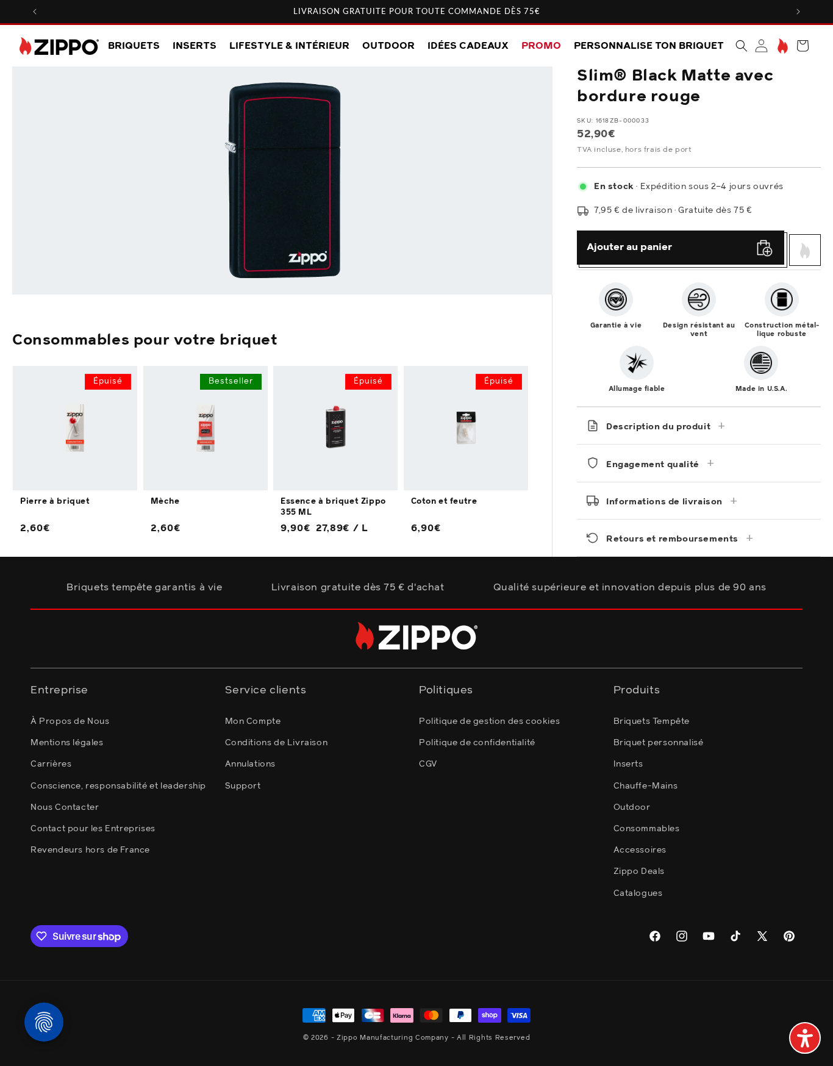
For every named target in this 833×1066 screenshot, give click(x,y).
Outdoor (632, 807)
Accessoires (640, 850)
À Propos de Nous (70, 721)
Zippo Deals (639, 872)
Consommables (646, 829)
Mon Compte (253, 721)
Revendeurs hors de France (90, 850)
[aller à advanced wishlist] (781, 46)
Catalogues (638, 893)
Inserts (628, 764)
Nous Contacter (64, 807)
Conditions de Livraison (276, 743)
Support (243, 786)
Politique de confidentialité (477, 743)
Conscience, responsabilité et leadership (118, 786)
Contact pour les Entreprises (93, 829)
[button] (741, 45)
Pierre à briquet (55, 502)
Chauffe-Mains (645, 786)
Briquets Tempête (651, 721)
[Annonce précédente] (34, 11)
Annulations (250, 764)
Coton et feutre (444, 502)
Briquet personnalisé (658, 743)
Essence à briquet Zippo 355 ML (333, 507)
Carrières (50, 764)
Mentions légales (67, 743)
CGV (428, 764)
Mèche (165, 502)
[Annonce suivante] (798, 11)
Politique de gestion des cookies (489, 721)
